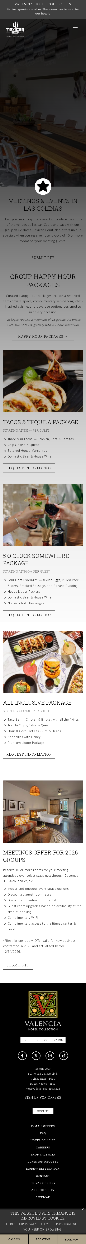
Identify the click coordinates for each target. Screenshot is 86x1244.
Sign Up (43, 1111)
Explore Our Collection (43, 1040)
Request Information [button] (29, 754)
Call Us (14, 1239)
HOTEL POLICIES (43, 1140)
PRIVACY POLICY (43, 1183)
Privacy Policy (36, 1224)
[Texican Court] (43, 1011)
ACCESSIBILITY (43, 1190)
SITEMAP (43, 1197)
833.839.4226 (51, 1088)
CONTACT (43, 1176)
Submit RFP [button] (18, 965)
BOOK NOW (71, 1239)
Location (43, 1239)
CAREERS (43, 1147)
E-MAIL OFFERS (43, 1126)
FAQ (43, 1133)
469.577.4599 (47, 1083)
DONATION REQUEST (43, 1161)
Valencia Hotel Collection (43, 4)
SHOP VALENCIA (42, 1154)
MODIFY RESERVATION (43, 1168)
